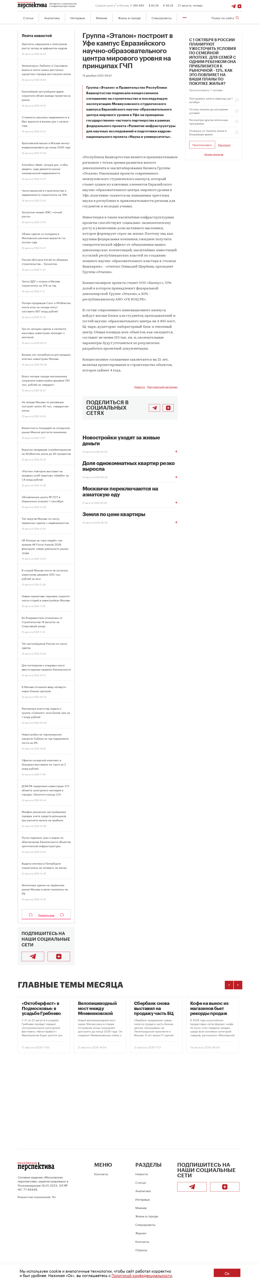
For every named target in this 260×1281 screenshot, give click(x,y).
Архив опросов (213, 154)
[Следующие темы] (238, 985)
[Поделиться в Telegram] (154, 408)
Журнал (140, 1232)
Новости (139, 387)
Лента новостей (37, 36)
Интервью (77, 17)
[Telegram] (233, 5)
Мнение (101, 17)
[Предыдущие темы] (229, 985)
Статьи (28, 17)
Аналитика (52, 17)
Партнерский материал (162, 387)
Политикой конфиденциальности (142, 1275)
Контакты (101, 1173)
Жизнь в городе (129, 17)
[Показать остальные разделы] (184, 17)
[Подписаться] (239, 5)
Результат (224, 144)
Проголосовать (202, 145)
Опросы (141, 1249)
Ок (227, 1273)
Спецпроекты (161, 17)
